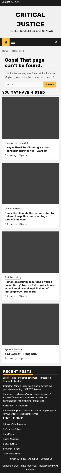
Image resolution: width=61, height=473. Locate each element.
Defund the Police (13, 208)
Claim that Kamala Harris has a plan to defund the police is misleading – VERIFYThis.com (29, 216)
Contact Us (47, 458)
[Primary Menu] (14, 42)
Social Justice (10, 444)
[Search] (56, 42)
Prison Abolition (11, 439)
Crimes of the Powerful (16, 143)
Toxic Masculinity (13, 277)
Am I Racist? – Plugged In (21, 353)
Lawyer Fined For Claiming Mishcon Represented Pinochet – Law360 (27, 149)
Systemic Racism (13, 349)
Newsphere (45, 465)
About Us (33, 458)
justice (24, 155)
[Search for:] (24, 84)
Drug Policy (8, 434)
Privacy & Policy (17, 458)
